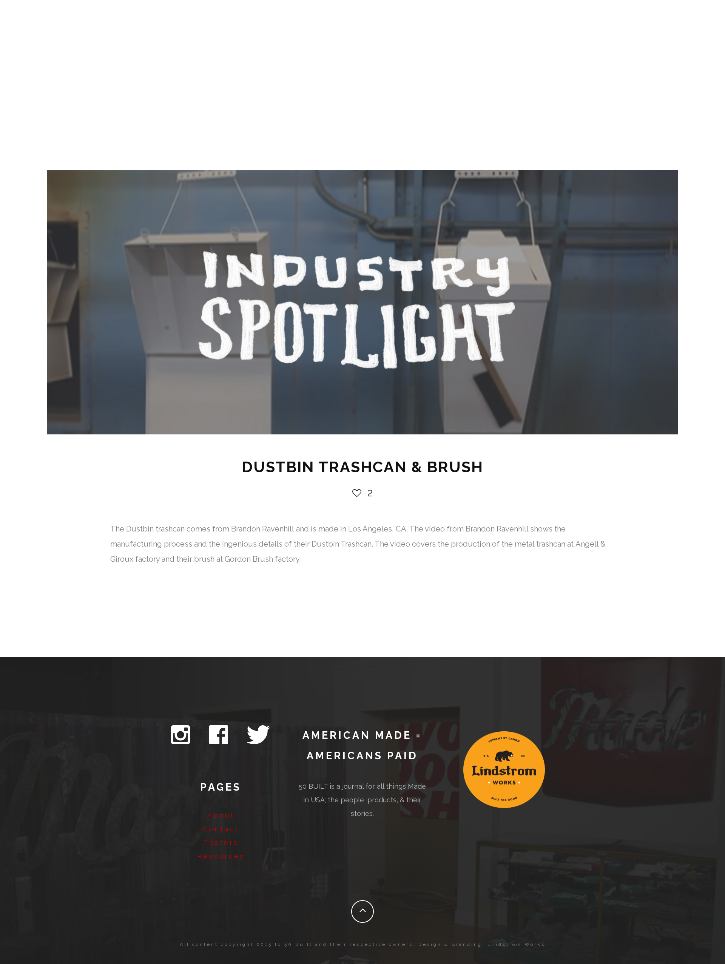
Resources (221, 856)
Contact (221, 829)
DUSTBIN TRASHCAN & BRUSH (362, 467)
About (220, 815)
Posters (221, 843)
